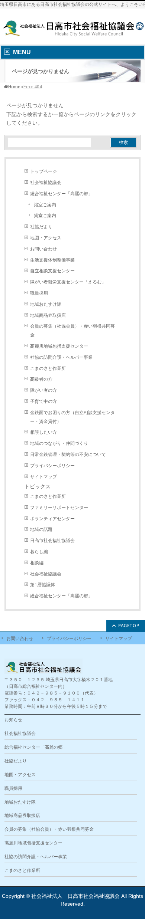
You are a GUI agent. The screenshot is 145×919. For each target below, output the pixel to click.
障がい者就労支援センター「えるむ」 (68, 282)
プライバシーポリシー (52, 465)
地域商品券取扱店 (48, 315)
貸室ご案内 (45, 215)
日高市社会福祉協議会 (52, 540)
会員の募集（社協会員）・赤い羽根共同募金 (72, 331)
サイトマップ (43, 476)
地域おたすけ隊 (45, 304)
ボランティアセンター (52, 518)
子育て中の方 (43, 401)
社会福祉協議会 (45, 182)
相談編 (37, 562)
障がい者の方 (43, 390)
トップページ (43, 171)
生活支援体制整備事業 (52, 260)
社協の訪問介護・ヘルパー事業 (61, 357)
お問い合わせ (43, 249)
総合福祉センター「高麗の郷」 (61, 193)
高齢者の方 (41, 379)
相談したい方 (43, 432)
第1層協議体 (42, 584)
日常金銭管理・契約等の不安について (68, 454)
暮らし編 (39, 551)
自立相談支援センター (52, 270)
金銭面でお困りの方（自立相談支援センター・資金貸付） (72, 417)
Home (14, 86)
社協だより (41, 226)
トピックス (38, 486)
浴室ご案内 (45, 204)
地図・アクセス (45, 237)
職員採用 (39, 293)
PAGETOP (128, 626)
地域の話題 (41, 529)
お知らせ (13, 719)
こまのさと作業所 (48, 368)
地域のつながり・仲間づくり (59, 443)
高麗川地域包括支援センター (59, 346)
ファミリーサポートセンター (59, 507)
